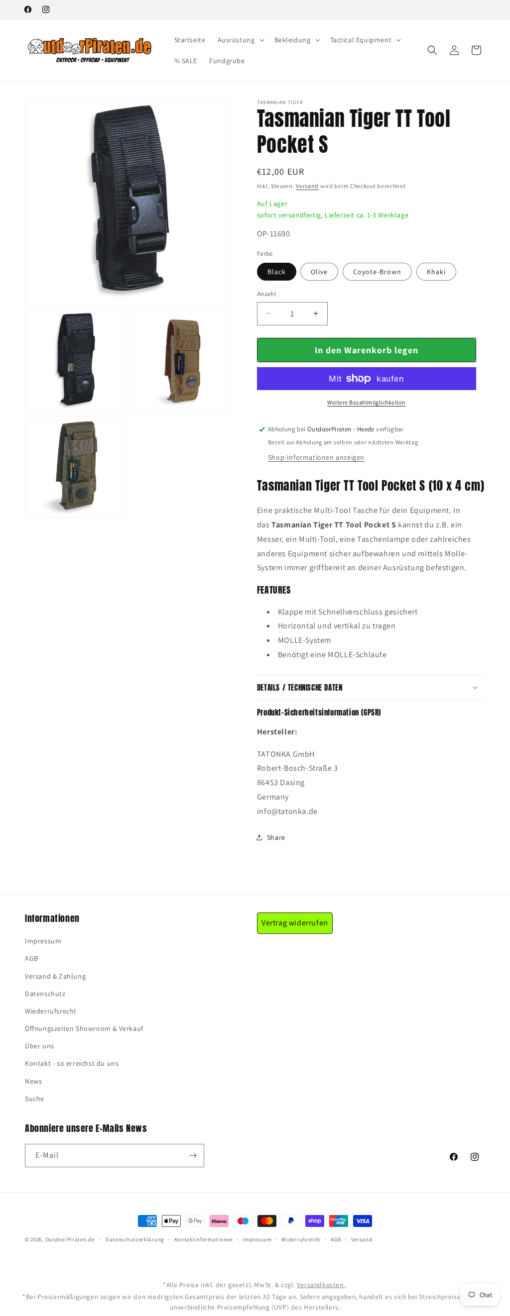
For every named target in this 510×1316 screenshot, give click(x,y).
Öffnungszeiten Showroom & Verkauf (84, 1028)
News (33, 1081)
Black (276, 271)
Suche (34, 1098)
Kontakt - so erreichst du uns (72, 1063)
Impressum (43, 940)
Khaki (436, 271)
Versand (307, 186)
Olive (319, 271)
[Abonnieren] (193, 1155)
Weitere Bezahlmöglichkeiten (366, 402)
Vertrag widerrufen (294, 922)
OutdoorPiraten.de (70, 1239)
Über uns (39, 1045)
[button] (240, 39)
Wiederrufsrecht (51, 1011)
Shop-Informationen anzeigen (316, 457)
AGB (31, 958)
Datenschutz (45, 993)
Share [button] (276, 837)
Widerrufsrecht (301, 1239)
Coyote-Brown (377, 271)
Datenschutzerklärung (135, 1239)
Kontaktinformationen (203, 1239)
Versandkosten (321, 1284)
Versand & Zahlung (55, 976)
